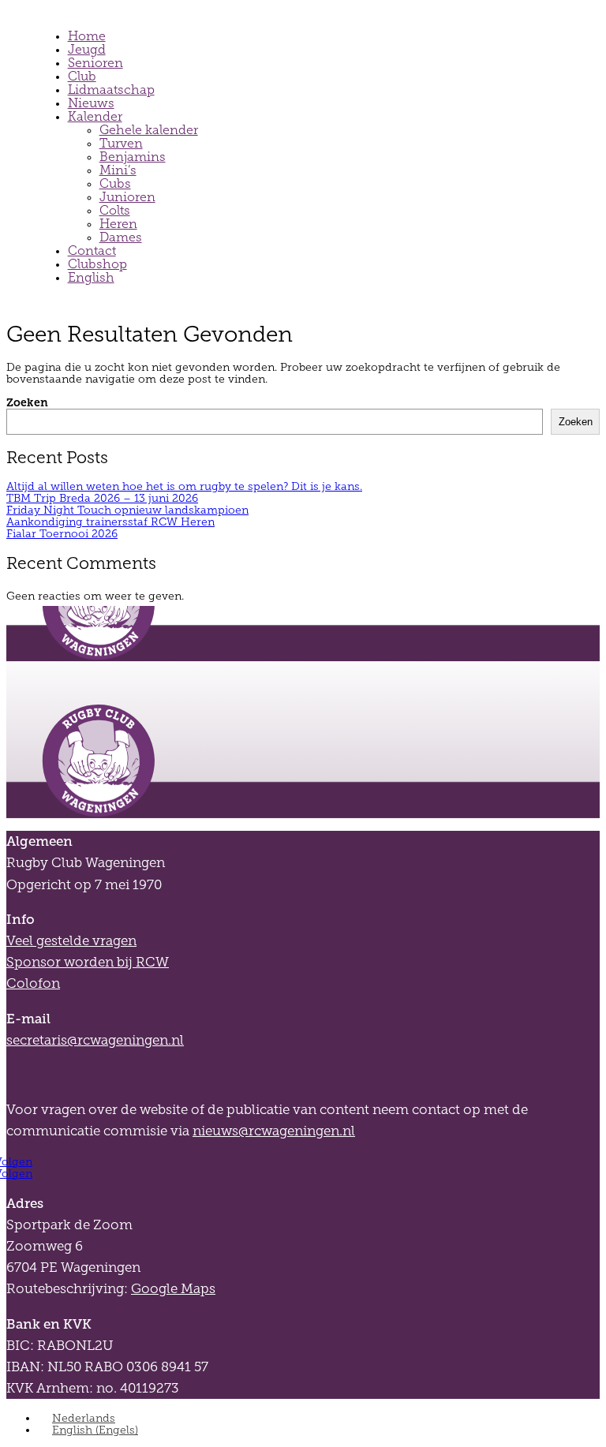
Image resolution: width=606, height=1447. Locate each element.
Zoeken (27, 402)
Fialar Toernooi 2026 (62, 534)
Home (87, 36)
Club (82, 76)
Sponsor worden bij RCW (87, 962)
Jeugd (87, 49)
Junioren (127, 197)
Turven (121, 143)
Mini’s (118, 170)
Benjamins (132, 156)
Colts (114, 210)
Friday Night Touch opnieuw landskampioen (127, 510)
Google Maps (173, 1288)
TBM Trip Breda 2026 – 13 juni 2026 (102, 498)
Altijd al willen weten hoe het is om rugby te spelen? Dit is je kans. (184, 486)
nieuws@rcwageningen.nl (274, 1131)
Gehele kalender (148, 129)
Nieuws (91, 103)
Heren (118, 223)
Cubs (115, 183)
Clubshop (97, 264)
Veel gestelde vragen (71, 940)
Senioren (95, 62)
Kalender (95, 116)
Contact (92, 250)
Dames (120, 237)
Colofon (33, 983)
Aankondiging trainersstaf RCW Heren (110, 522)
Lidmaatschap (111, 89)
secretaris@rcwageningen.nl (95, 1040)
